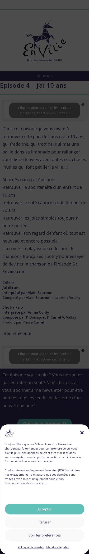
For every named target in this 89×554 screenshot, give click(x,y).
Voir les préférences (44, 535)
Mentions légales (57, 547)
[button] (82, 432)
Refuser (44, 522)
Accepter (44, 509)
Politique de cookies (31, 547)
